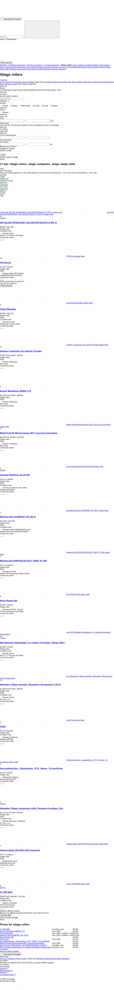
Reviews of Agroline (44, 959)
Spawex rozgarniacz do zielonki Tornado (21, 351)
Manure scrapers (58, 69)
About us (3, 951)
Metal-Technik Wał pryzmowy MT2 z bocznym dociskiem (28, 433)
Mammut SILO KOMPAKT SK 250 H (18, 517)
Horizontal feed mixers (96, 67)
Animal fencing (31, 69)
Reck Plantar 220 (8, 600)
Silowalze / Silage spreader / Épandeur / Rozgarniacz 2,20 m (30, 684)
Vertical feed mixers (45, 67)
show (3, 155)
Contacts (15, 951)
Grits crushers (31, 67)
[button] (57, 50)
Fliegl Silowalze (8, 309)
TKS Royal (5, 262)
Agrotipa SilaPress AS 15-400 (15, 475)
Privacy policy (21, 959)
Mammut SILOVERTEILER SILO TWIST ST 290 (23, 561)
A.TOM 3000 (6, 892)
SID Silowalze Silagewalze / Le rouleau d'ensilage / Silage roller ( (32, 642)
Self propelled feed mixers (76, 67)
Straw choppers (59, 67)
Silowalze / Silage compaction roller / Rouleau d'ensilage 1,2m (31, 808)
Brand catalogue (62, 959)
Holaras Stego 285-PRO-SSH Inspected (20, 850)
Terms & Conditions (7, 959)
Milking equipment (17, 69)
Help (9, 951)
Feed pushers (104, 65)
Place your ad (6, 286)
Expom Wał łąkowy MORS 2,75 (15, 391)
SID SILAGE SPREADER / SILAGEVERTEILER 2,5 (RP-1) (28, 222)
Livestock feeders (91, 65)
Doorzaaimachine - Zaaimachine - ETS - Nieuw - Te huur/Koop (31, 768)
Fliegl (3, 726)
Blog (54, 959)
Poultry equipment (44, 69)
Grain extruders (6, 67)
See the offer (6, 915)
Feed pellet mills (19, 67)
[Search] (42, 29)
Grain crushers (78, 65)
